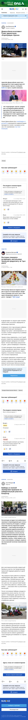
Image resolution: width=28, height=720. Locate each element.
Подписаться (14, 375)
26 (3, 402)
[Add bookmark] (25, 461)
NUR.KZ (3, 88)
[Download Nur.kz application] (14, 3)
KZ (23, 9)
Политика (4, 12)
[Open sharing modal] (18, 461)
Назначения (10, 23)
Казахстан (12, 12)
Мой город (16, 297)
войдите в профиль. (9, 194)
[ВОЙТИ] (25, 9)
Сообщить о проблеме (14, 705)
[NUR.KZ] (14, 9)
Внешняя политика (20, 12)
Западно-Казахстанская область (9, 390)
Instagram (15, 240)
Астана (3, 160)
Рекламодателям (14, 709)
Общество (4, 249)
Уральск (20, 390)
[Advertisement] (14, 70)
